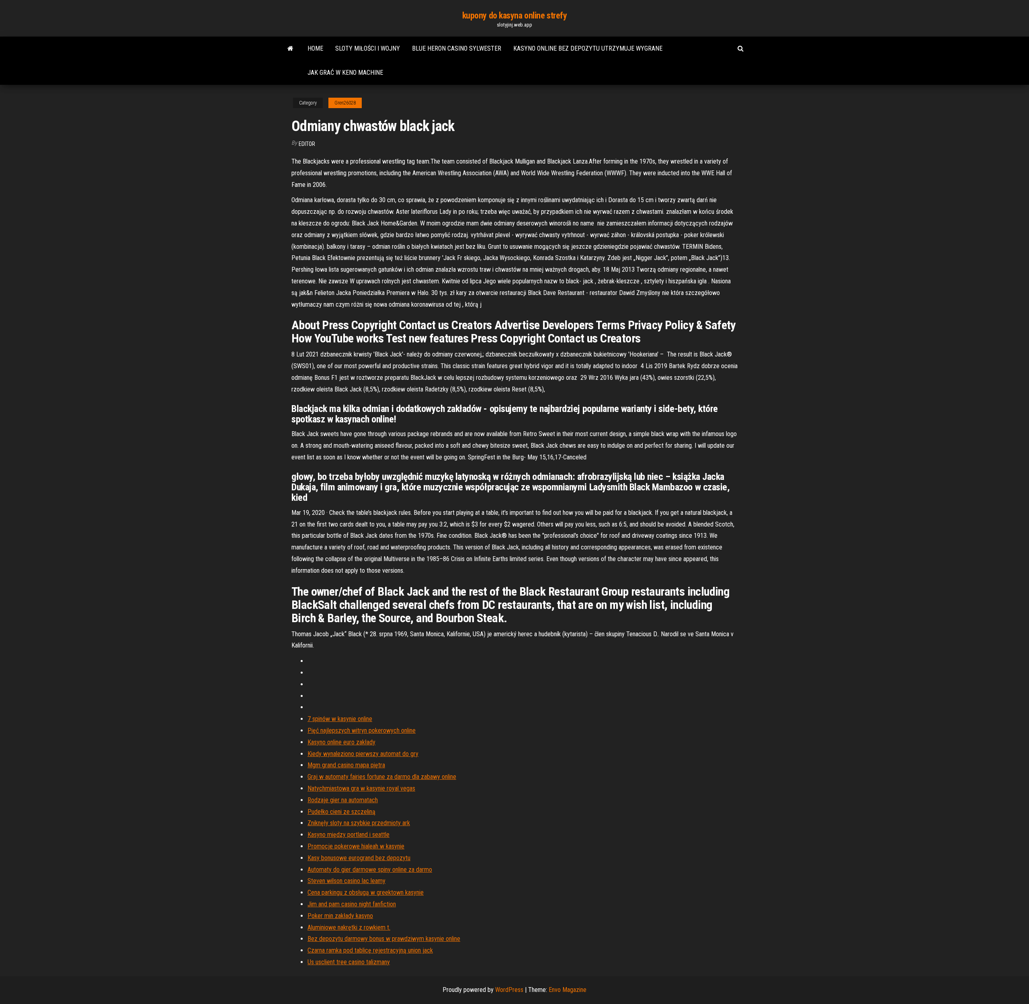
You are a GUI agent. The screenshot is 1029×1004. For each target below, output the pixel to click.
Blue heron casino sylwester (456, 48)
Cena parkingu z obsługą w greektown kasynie (365, 892)
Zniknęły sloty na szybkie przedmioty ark (358, 823)
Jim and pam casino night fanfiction (351, 904)
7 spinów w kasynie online (339, 719)
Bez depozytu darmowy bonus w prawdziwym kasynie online (383, 939)
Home (315, 48)
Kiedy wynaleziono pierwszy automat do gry (362, 754)
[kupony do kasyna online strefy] (290, 49)
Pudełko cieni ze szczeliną (341, 811)
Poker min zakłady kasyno (340, 916)
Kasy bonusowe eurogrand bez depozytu (358, 858)
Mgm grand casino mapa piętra (346, 765)
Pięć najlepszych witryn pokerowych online (361, 730)
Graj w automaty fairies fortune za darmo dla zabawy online (381, 777)
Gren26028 (345, 103)
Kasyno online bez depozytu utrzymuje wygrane (587, 48)
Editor (307, 144)
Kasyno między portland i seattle (348, 834)
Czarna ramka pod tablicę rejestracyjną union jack (370, 950)
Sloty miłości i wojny (367, 48)
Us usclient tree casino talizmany (348, 962)
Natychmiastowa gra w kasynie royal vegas (361, 788)
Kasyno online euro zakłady (341, 742)
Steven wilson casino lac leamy (346, 881)
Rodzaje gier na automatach (342, 800)
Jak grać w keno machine (345, 72)
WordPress (509, 990)
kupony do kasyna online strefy (514, 15)
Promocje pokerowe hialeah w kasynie (355, 846)
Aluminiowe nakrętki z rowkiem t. (348, 927)
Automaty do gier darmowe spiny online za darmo (369, 869)
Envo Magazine (567, 990)
